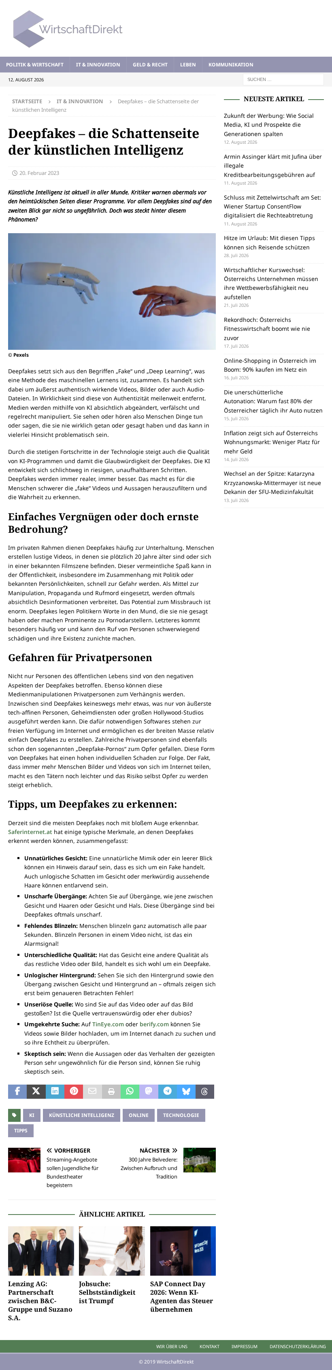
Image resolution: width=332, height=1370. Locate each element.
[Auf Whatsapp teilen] (130, 1092)
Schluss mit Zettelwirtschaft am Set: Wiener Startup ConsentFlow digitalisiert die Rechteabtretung (272, 206)
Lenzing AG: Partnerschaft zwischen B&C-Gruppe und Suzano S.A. (40, 1300)
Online (139, 1115)
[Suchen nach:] (283, 79)
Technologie (181, 1115)
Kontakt (209, 1346)
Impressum (245, 1346)
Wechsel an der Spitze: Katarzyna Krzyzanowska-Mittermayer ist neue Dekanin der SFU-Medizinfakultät (272, 483)
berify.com (154, 1024)
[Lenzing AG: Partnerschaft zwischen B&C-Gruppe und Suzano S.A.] (41, 1251)
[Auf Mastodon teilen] (148, 1092)
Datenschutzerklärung (298, 1346)
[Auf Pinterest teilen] (73, 1092)
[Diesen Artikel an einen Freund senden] (92, 1092)
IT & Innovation (98, 64)
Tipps (21, 1130)
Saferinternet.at (30, 832)
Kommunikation (231, 64)
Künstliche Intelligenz (81, 1115)
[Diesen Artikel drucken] (111, 1092)
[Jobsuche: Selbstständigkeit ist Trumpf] (112, 1251)
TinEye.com (108, 1024)
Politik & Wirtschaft (35, 64)
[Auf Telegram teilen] (167, 1092)
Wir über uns (171, 1346)
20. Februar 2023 (39, 173)
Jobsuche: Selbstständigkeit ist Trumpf (107, 1292)
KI (31, 1115)
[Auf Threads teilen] (205, 1092)
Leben (188, 64)
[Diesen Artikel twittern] (36, 1092)
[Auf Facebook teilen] (17, 1092)
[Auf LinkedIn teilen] (55, 1092)
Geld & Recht (150, 64)
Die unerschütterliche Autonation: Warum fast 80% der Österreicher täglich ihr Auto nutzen (273, 401)
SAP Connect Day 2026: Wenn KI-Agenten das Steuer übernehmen (181, 1296)
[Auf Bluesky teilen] (186, 1092)
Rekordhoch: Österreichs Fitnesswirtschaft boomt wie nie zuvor (267, 329)
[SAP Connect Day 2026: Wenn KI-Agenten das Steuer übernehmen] (183, 1251)
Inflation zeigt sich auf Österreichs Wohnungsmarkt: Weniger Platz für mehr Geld (272, 442)
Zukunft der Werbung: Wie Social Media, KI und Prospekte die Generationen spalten (269, 125)
